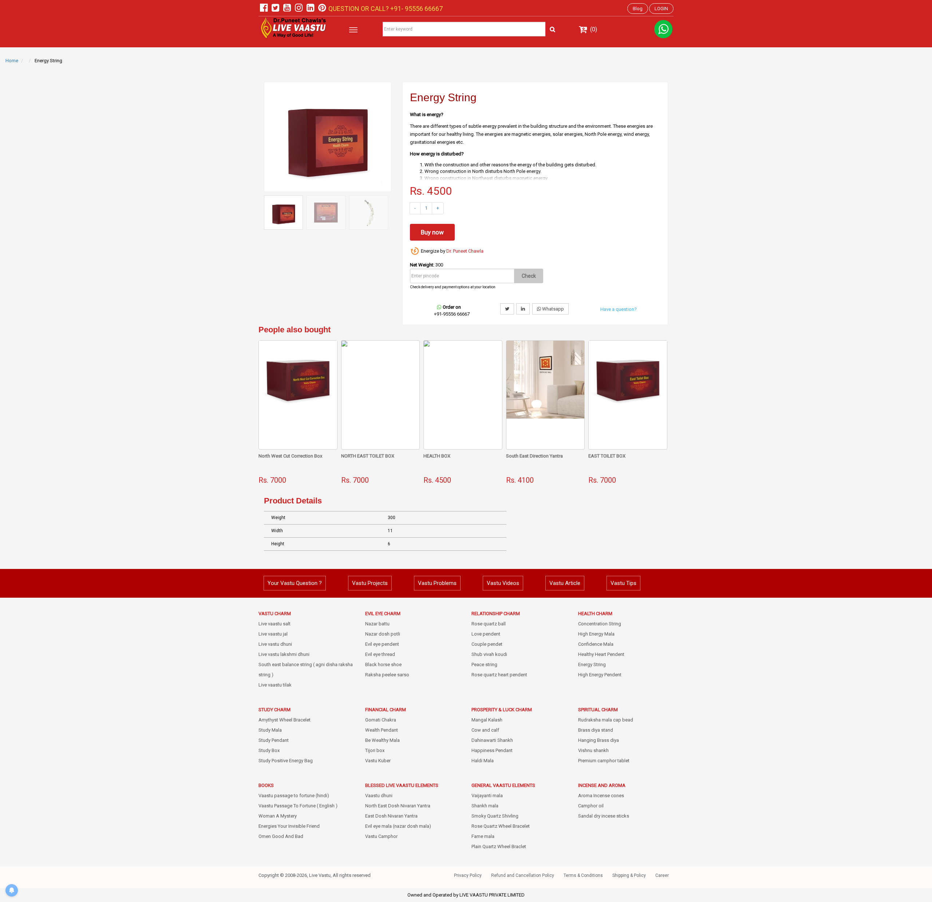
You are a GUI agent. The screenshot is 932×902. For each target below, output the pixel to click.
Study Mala (270, 730)
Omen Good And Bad (280, 836)
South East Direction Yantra (534, 456)
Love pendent (485, 634)
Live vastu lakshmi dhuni (283, 654)
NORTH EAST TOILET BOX (367, 456)
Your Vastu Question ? (295, 583)
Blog (638, 8)
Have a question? (618, 309)
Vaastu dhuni (378, 795)
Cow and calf (485, 730)
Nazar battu (377, 623)
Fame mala (482, 836)
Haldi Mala (482, 760)
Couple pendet (486, 644)
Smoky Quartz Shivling (494, 816)
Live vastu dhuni (275, 644)
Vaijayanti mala (487, 795)
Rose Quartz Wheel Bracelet (500, 826)
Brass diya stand (595, 730)
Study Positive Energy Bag (285, 760)
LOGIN (661, 8)
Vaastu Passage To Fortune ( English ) (297, 805)
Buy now (432, 232)
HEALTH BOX (436, 456)
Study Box (269, 750)
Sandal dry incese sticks (603, 816)
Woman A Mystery (277, 816)
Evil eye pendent (382, 644)
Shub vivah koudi (489, 654)
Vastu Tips (623, 583)
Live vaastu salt (274, 623)
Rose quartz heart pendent (499, 674)
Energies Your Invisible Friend (289, 826)
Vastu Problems (437, 583)
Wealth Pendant (381, 730)
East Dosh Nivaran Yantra (391, 816)
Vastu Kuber (378, 760)
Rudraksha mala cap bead (605, 720)
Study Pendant (273, 740)
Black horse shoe (383, 664)
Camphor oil (591, 805)
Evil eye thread (380, 654)
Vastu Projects (370, 583)
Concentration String (599, 623)
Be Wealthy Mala (382, 740)
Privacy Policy (468, 875)
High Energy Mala (596, 634)
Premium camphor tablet (603, 760)
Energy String (592, 664)
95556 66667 (423, 8)
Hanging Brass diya (598, 740)
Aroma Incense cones (601, 795)
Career (662, 875)
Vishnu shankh (593, 750)
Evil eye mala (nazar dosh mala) (398, 826)
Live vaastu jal (273, 634)
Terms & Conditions (583, 875)
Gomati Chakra (380, 720)
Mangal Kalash (486, 720)
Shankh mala (484, 805)
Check (529, 276)
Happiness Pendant (492, 750)
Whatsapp (552, 309)
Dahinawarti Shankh (492, 740)
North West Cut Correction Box (290, 456)
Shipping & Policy (629, 875)
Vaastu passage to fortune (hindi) (293, 795)
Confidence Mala (595, 644)
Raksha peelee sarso (387, 674)
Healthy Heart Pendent (601, 654)
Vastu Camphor (381, 836)
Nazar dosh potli (382, 634)
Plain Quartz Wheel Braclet (498, 846)
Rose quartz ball (488, 623)
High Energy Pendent (599, 674)
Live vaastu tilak (275, 685)
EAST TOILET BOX (606, 456)
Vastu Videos (503, 583)
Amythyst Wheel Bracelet (284, 720)
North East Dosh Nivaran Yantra (397, 805)
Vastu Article (564, 583)
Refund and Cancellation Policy (522, 875)
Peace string (484, 664)
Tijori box (374, 750)
